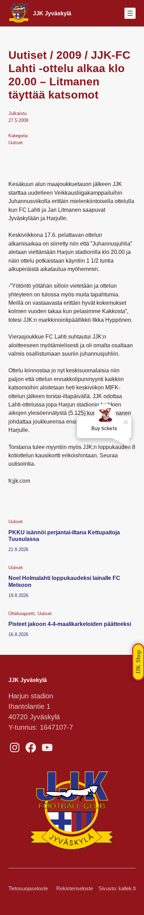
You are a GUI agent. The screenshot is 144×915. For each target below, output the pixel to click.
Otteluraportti (21, 613)
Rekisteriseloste (74, 888)
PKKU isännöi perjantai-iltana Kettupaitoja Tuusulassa (64, 535)
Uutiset (15, 142)
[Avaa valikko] (130, 13)
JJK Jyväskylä (52, 13)
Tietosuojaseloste (28, 888)
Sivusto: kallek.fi (117, 888)
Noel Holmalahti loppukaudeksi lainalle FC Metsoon (64, 581)
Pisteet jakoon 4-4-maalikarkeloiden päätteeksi (69, 624)
